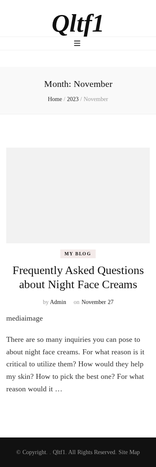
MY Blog (78, 253)
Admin (58, 302)
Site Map (129, 452)
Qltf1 (78, 23)
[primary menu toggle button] (78, 43)
